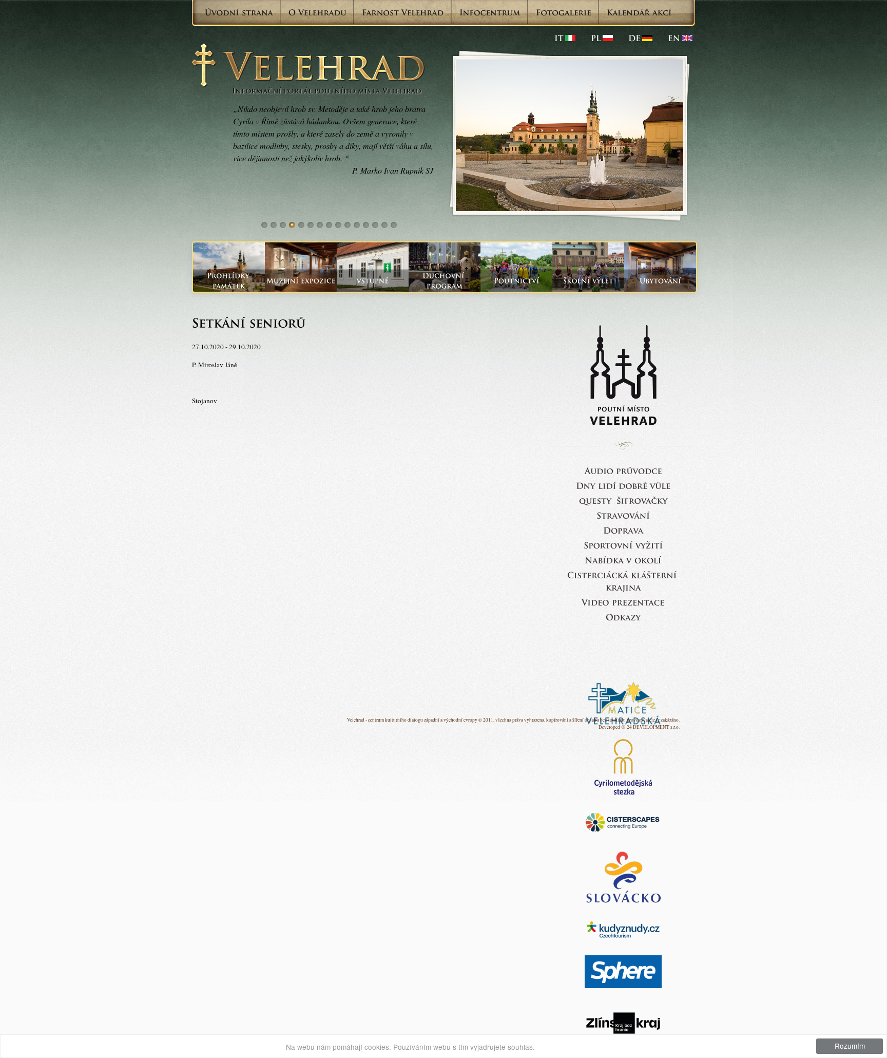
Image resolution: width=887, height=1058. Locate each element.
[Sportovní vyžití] (623, 544)
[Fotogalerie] (563, 12)
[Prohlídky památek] (229, 281)
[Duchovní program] (444, 281)
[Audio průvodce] (623, 470)
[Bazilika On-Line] (623, 601)
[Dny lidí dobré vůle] (623, 485)
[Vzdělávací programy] (588, 281)
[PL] (602, 38)
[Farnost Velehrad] (403, 12)
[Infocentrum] (489, 12)
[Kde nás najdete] (623, 529)
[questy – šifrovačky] (623, 500)
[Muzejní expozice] (301, 281)
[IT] (564, 38)
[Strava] (623, 514)
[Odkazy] (623, 616)
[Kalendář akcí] (639, 12)
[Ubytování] (660, 281)
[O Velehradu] (317, 12)
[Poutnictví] (516, 281)
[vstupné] (373, 281)
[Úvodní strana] (239, 12)
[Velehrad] (680, 38)
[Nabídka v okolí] (623, 559)
